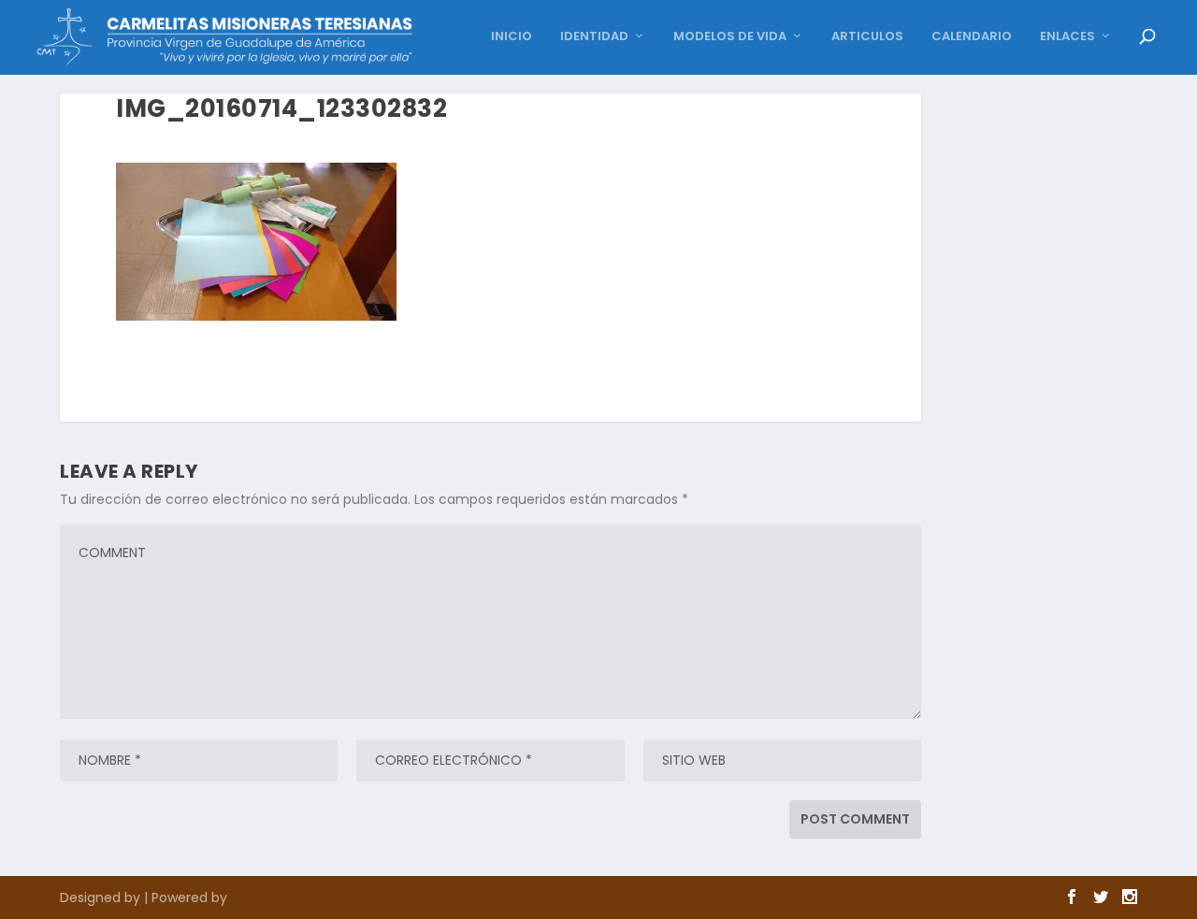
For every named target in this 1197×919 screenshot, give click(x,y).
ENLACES (1067, 37)
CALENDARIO (971, 37)
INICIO (511, 37)
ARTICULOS (867, 37)
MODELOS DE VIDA (729, 37)
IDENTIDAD (594, 37)
